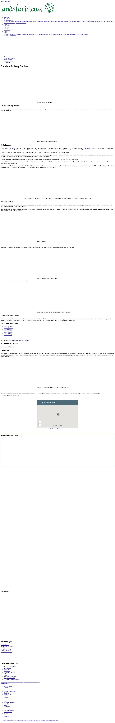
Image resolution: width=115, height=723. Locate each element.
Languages (6, 716)
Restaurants (18, 34)
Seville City (42, 21)
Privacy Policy (30, 720)
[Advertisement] (57, 47)
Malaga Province (8, 59)
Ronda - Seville (7, 333)
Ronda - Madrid (8, 335)
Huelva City (80, 21)
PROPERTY (7, 30)
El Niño (6, 673)
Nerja (27, 21)
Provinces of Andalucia (9, 58)
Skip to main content (6, 1)
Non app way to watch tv (10, 676)
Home (5, 56)
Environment (52, 34)
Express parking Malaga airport (11, 679)
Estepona (17, 21)
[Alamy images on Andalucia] (6, 683)
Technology (72, 34)
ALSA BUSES (7, 668)
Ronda (30, 21)
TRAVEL (6, 27)
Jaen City (85, 21)
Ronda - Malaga (8, 329)
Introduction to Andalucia (10, 691)
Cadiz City (74, 21)
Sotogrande (23, 21)
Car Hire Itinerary (5, 645)
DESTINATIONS (8, 20)
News (5, 705)
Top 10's (6, 695)
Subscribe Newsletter (9, 710)
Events (5, 701)
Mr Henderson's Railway (13, 395)
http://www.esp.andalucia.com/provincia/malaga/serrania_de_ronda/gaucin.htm (20, 682)
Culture (64, 34)
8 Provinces (91, 21)
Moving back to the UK (10, 672)
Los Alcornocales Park (6, 652)
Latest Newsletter (8, 712)
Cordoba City (55, 21)
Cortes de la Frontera (14, 148)
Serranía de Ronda (8, 61)
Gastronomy (25, 34)
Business (40, 34)
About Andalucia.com (8, 720)
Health (57, 34)
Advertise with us (8, 686)
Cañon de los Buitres (8, 155)
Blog (5, 714)
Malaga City (36, 21)
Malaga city (7, 669)
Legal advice (23, 720)
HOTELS (6, 17)
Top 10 (77, 34)
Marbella (13, 21)
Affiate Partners (45, 720)
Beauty (60, 34)
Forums (6, 713)
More (24, 23)
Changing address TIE (9, 678)
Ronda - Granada (8, 332)
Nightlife (13, 34)
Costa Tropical (19, 23)
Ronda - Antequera (8, 328)
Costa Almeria (11, 23)
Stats (50, 720)
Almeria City (62, 21)
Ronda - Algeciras (8, 326)
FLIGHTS (6, 25)
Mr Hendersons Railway (55, 428)
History (36, 34)
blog (27, 281)
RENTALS (6, 28)
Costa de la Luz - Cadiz (100, 21)
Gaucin (2, 647)
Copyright (16, 720)
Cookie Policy (37, 720)
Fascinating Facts (8, 694)
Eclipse (5, 675)
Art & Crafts (31, 34)
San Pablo (13, 340)
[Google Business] (8, 683)
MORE (5, 32)
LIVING (6, 31)
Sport (68, 34)
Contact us (6, 687)
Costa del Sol (7, 21)
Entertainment (7, 34)
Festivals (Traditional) (9, 702)
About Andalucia (84, 34)
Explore (6, 697)
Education (45, 34)
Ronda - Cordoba (8, 330)
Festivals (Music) (8, 704)
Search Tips (55, 720)
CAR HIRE (7, 18)
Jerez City (68, 21)
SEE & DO (6, 24)
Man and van (7, 671)
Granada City (48, 21)
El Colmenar (86, 148)
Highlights (6, 693)
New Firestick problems (10, 666)
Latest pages (7, 706)
